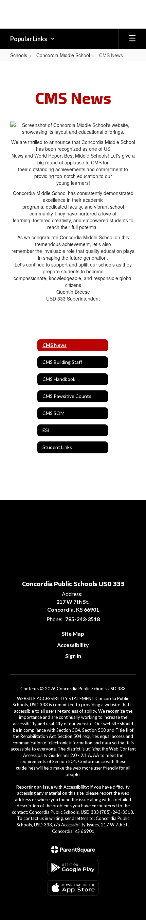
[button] (32, 39)
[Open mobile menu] (132, 39)
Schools (18, 55)
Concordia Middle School (63, 55)
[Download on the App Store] (73, 887)
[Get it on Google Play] (73, 867)
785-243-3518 (82, 619)
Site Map (73, 633)
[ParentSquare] (73, 849)
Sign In (73, 655)
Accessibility (73, 645)
